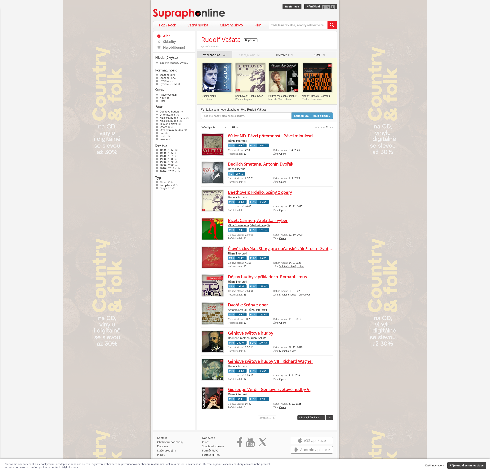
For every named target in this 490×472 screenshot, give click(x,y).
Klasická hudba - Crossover (294, 294)
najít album (301, 115)
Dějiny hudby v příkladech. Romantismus (267, 276)
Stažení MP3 (167, 74)
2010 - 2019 (170, 168)
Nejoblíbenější (174, 47)
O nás (206, 442)
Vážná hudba (197, 25)
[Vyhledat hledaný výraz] (332, 25)
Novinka (164, 97)
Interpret (284, 55)
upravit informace (210, 46)
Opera (282, 153)
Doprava (162, 446)
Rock (165, 136)
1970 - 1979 (169, 156)
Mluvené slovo (231, 25)
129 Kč (263, 230)
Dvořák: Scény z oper (248, 305)
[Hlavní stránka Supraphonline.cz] (189, 14)
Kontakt (162, 438)
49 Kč (241, 399)
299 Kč (239, 173)
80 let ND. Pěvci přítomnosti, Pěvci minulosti (270, 136)
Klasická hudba (287, 351)
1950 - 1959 (169, 149)
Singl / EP (168, 188)
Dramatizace (169, 114)
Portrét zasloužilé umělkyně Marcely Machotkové (295, 95)
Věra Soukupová (238, 225)
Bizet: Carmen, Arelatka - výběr (258, 220)
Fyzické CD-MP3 (170, 83)
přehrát (252, 40)
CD (231, 173)
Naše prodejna (166, 450)
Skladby (169, 41)
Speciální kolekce (213, 446)
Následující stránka (311, 417)
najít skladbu (321, 115)
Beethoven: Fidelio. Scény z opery (254, 95)
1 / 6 (267, 417)
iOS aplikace (314, 440)
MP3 (231, 145)
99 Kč (241, 230)
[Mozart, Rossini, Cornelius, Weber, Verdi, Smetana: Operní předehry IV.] (317, 78)
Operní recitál (209, 95)
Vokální (166, 139)
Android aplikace (314, 449)
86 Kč (263, 145)
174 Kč (263, 342)
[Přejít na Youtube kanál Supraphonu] (250, 443)
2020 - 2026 (170, 171)
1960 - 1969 (169, 152)
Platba (161, 454)
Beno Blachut (236, 169)
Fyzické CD (166, 80)
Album (166, 182)
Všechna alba (214, 55)
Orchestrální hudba (173, 129)
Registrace (292, 6)
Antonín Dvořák (237, 309)
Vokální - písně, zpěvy (291, 266)
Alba (166, 36)
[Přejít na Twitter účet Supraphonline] (262, 443)
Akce (163, 100)
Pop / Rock (167, 25)
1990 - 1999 (169, 162)
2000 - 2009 (169, 165)
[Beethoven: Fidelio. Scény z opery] (250, 78)
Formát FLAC (210, 450)
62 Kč (263, 399)
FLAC (253, 145)
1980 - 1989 (169, 159)
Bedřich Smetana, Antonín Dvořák (260, 164)
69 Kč (241, 145)
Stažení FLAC (168, 77)
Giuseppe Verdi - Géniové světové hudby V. (269, 389)
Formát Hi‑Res (211, 454)
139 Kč (240, 342)
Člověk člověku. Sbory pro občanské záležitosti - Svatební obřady (290, 248)
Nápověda (208, 438)
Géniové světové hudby (250, 333)
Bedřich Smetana (239, 338)
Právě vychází (168, 94)
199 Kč (240, 286)
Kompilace (169, 185)
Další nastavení (434, 465)
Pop (164, 133)
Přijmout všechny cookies (467, 465)
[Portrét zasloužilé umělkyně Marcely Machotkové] (284, 78)
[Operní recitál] (217, 78)
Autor (319, 55)
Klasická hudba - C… (174, 117)
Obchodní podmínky (170, 442)
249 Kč (263, 286)
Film (258, 25)
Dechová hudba (171, 111)
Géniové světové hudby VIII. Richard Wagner (270, 361)
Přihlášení (313, 6)
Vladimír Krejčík (260, 225)
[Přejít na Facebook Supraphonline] (240, 443)
